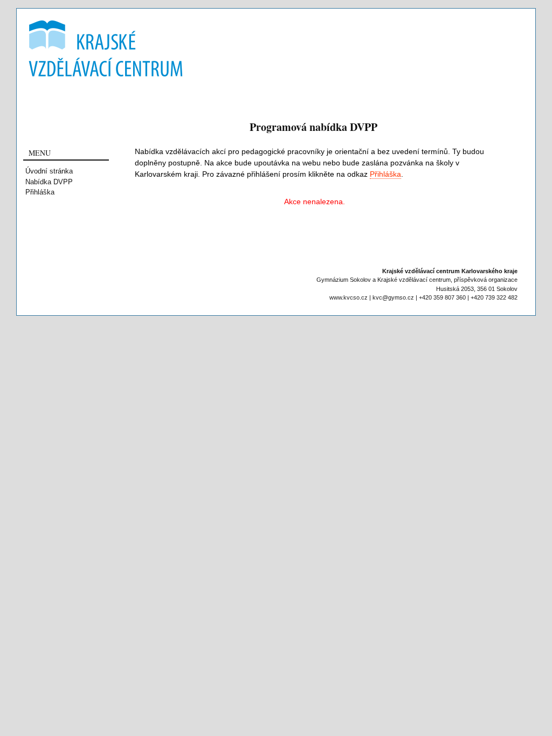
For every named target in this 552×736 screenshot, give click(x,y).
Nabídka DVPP (49, 182)
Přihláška (39, 192)
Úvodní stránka (49, 171)
